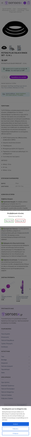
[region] (15, 421)
